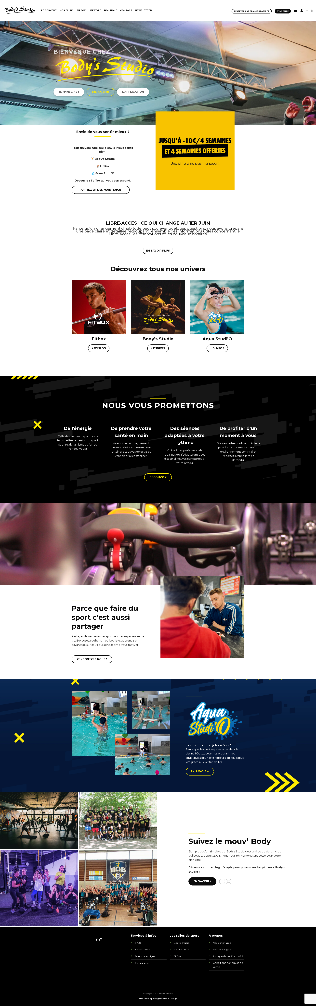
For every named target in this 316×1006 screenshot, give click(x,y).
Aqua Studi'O (181, 949)
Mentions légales (222, 949)
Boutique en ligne (145, 956)
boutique (110, 10)
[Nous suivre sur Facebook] (307, 11)
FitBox (177, 956)
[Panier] (295, 10)
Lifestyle (95, 10)
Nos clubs (67, 10)
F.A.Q (138, 943)
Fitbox (81, 10)
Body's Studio (181, 943)
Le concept (49, 10)
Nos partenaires (222, 943)
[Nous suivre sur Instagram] (311, 11)
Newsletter (143, 10)
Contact (126, 10)
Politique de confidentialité (228, 956)
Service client (142, 949)
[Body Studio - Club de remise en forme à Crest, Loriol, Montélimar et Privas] (19, 10)
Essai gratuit (141, 963)
